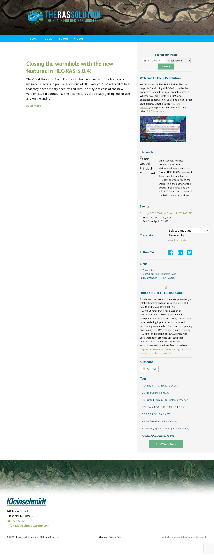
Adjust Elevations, (151, 421)
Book (48, 38)
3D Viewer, (182, 400)
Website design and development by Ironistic (184, 536)
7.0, (169, 414)
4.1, (154, 407)
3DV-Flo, (146, 407)
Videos (79, 38)
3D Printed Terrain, (152, 400)
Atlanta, (171, 435)
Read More (33, 106)
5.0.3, (169, 407)
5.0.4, (175, 407)
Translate (180, 240)
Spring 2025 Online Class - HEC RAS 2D (166, 213)
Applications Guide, (178, 428)
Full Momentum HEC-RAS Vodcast (158, 277)
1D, (158, 385)
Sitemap (103, 536)
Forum (63, 38)
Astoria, (161, 435)
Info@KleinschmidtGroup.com (28, 526)
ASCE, (154, 435)
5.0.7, (151, 414)
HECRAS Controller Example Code (158, 274)
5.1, (156, 414)
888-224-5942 (16, 521)
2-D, (171, 385)
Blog (33, 38)
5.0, (158, 407)
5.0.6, (144, 414)
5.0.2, (163, 407)
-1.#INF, (146, 385)
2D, (176, 385)
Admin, (165, 421)
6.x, (165, 414)
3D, (168, 392)
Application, (161, 428)
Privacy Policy (116, 536)
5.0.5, (181, 407)
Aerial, (173, 421)
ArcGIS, (146, 435)
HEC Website (147, 270)
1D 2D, (164, 385)
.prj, (154, 385)
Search (166, 66)
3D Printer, (170, 400)
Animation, (148, 428)
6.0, (160, 414)
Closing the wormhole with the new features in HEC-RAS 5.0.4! (69, 67)
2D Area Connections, (154, 392)
